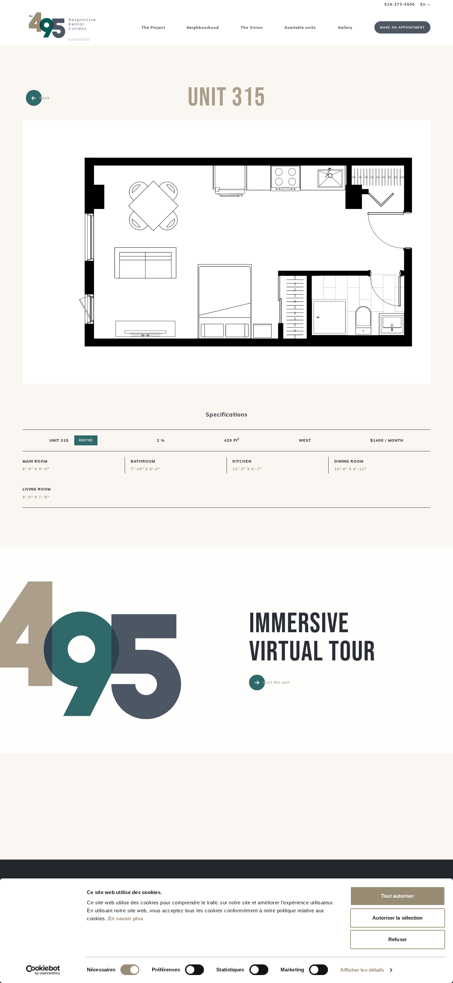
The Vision (252, 27)
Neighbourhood (203, 27)
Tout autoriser (397, 896)
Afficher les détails (362, 970)
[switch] (194, 969)
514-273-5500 (399, 4)
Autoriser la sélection (397, 918)
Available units (300, 27)
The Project (153, 27)
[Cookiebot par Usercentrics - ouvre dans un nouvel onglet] (43, 970)
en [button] (423, 4)
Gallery (345, 27)
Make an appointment (402, 27)
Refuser (397, 939)
